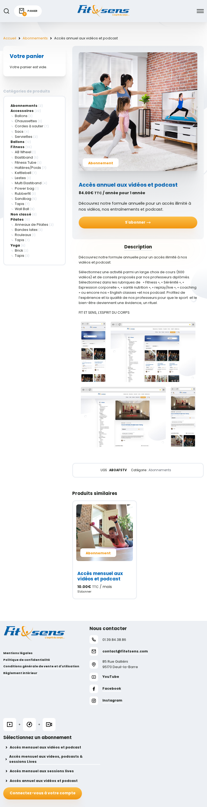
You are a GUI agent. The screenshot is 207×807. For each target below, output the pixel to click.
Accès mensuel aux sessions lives (42, 771)
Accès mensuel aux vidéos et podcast (45, 747)
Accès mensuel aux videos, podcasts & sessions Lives (46, 759)
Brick (19, 250)
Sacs (19, 131)
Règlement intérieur (20, 673)
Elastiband (24, 157)
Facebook (111, 688)
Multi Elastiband (28, 183)
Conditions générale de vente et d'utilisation (41, 666)
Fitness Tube (25, 162)
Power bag (24, 188)
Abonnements (35, 38)
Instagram (112, 700)
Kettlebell (23, 172)
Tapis (19, 203)
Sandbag (23, 198)
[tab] (138, 247)
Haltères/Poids (28, 167)
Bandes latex (26, 229)
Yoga (15, 245)
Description (138, 247)
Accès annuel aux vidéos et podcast (44, 780)
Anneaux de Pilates (31, 224)
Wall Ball (22, 209)
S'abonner (135, 222)
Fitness (18, 147)
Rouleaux (23, 234)
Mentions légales (18, 653)
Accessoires (22, 110)
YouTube (110, 676)
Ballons (21, 116)
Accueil (9, 38)
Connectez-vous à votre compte (42, 793)
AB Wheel (23, 152)
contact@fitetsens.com (125, 651)
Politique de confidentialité (26, 660)
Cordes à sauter (29, 126)
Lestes (20, 178)
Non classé (21, 214)
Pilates (17, 219)
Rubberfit (23, 193)
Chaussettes (26, 121)
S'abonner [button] (84, 592)
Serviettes (23, 136)
